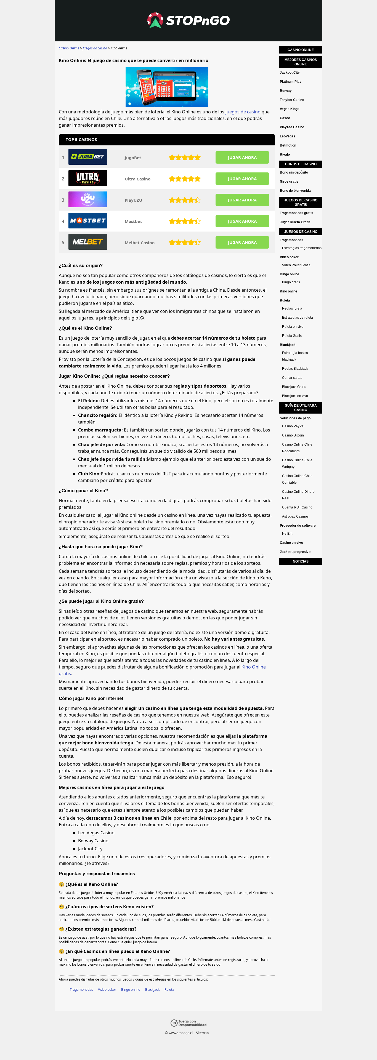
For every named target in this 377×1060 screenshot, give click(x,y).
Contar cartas (292, 378)
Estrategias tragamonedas (302, 248)
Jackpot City (290, 72)
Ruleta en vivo (293, 327)
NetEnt (287, 534)
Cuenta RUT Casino (297, 507)
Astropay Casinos (295, 516)
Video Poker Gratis (296, 265)
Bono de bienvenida (295, 191)
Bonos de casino (301, 164)
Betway (286, 91)
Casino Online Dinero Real (298, 495)
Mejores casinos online (301, 62)
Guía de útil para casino (301, 408)
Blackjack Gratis (294, 387)
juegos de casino (243, 112)
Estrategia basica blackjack (295, 356)
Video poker (107, 989)
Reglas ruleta (292, 308)
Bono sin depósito (294, 172)
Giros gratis (289, 181)
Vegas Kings (289, 109)
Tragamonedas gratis (296, 213)
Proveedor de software (298, 526)
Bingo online (130, 989)
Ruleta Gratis (292, 336)
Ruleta (169, 989)
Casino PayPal (293, 426)
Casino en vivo (291, 543)
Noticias (301, 561)
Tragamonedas (81, 989)
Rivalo (285, 154)
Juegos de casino (300, 232)
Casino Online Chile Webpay (297, 463)
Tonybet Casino (292, 100)
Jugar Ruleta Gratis (295, 222)
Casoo (285, 118)
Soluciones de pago (295, 418)
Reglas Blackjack (295, 369)
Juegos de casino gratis (300, 202)
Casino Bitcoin (293, 435)
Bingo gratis (291, 282)
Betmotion (288, 145)
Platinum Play (290, 82)
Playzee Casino (292, 127)
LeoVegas (287, 136)
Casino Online (301, 50)
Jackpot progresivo (295, 552)
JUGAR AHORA (242, 157)
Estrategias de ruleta (297, 317)
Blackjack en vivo (295, 396)
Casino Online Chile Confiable (297, 479)
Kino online (288, 291)
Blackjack (152, 989)
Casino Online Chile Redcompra (297, 448)
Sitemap (202, 1032)
